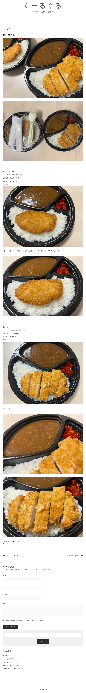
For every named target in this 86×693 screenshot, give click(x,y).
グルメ (17, 541)
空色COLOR (6, 656)
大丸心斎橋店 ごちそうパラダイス (13, 665)
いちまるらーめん (74, 555)
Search (43, 641)
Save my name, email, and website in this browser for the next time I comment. (24, 620)
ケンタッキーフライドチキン (11, 662)
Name (5, 576)
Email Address (8, 585)
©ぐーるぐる (43, 689)
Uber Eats (12, 541)
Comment (6, 603)
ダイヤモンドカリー (9, 659)
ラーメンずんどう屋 (12, 555)
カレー (8, 543)
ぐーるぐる (43, 5)
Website (6, 594)
